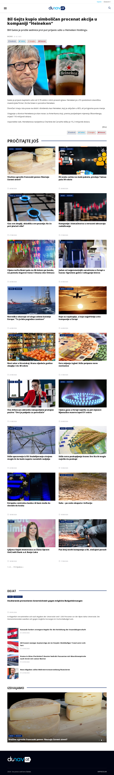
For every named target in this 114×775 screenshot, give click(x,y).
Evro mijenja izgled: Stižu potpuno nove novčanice (78, 364)
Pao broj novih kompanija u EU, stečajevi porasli (82, 549)
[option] (57, 717)
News (10, 597)
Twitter (22, 41)
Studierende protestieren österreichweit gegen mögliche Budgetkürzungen (44, 600)
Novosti (18, 149)
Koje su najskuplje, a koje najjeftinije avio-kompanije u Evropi (80, 317)
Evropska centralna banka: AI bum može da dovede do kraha (28, 504)
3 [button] (104, 740)
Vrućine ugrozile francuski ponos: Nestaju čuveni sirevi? (28, 178)
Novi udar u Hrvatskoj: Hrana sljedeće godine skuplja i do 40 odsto (29, 364)
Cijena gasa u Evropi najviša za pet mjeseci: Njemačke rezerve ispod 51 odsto (80, 411)
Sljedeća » (19, 567)
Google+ (32, 41)
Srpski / (99, 2)
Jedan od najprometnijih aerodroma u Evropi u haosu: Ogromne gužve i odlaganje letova (82, 271)
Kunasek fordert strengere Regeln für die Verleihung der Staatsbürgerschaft (53, 630)
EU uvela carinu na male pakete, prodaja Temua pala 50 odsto (82, 178)
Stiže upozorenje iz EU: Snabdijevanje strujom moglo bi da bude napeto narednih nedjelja (29, 457)
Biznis (10, 36)
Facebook (12, 41)
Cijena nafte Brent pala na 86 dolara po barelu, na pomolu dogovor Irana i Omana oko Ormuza (30, 271)
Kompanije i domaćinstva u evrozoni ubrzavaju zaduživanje (82, 224)
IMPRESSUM (102, 772)
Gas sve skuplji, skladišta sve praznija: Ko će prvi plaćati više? (29, 224)
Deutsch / (107, 2)
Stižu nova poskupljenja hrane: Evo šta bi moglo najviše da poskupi (82, 457)
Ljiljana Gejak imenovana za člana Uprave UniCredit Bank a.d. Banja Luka (28, 550)
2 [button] (102, 740)
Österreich (17, 597)
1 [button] (99, 740)
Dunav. (28, 772)
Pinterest (43, 41)
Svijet (19, 733)
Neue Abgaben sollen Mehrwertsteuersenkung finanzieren (45, 670)
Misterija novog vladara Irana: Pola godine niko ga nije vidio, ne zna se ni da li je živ (50, 738)
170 (14, 567)
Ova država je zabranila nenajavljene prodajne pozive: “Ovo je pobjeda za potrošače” (30, 411)
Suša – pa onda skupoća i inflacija (75, 503)
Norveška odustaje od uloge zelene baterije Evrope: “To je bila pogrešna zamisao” (29, 317)
